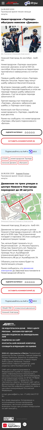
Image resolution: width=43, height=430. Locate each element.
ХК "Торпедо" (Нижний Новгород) (15, 54)
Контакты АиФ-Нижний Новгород (19, 343)
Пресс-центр (33, 328)
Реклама (6, 331)
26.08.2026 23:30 (7, 174)
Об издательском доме (13, 328)
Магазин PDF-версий (22, 331)
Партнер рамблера (21, 419)
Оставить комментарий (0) (21, 141)
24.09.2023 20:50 (7, 9)
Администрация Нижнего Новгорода (17, 221)
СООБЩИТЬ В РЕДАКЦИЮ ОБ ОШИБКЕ (19, 346)
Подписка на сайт (11, 340)
